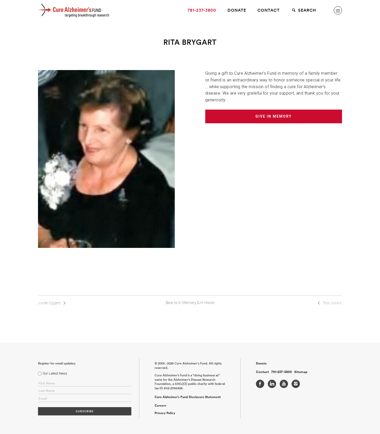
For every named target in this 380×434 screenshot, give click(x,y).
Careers (160, 405)
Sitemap (300, 372)
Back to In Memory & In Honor (190, 303)
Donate (236, 10)
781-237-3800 (202, 10)
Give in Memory (273, 116)
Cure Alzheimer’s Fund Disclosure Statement (188, 397)
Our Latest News (55, 373)
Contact (268, 10)
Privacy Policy (165, 413)
